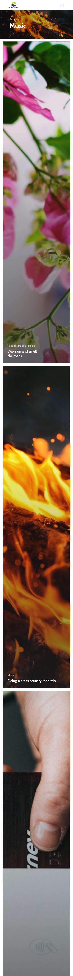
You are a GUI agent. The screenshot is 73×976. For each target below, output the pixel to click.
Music (31, 345)
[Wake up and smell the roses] (36, 202)
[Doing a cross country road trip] (36, 527)
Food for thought (17, 345)
